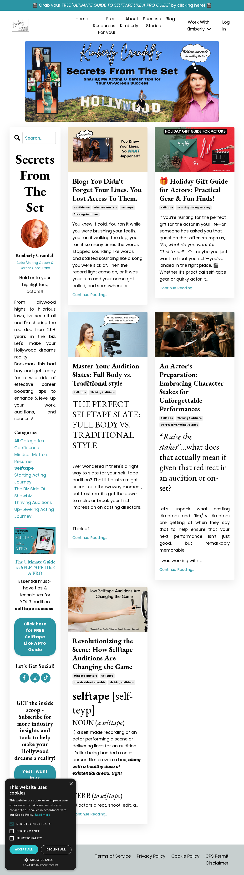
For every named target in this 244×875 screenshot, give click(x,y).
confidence (82, 207)
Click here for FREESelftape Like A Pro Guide (35, 637)
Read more (42, 815)
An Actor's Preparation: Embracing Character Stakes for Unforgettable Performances (191, 387)
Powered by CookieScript (40, 865)
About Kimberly (129, 22)
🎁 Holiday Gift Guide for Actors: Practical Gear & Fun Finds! (193, 190)
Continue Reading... (89, 294)
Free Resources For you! (104, 25)
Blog (170, 19)
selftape (127, 207)
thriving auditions (86, 214)
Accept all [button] (24, 849)
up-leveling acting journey (179, 425)
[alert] (40, 824)
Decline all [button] (56, 849)
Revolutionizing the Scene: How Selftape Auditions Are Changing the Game (102, 654)
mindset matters (105, 207)
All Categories (29, 441)
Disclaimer (217, 863)
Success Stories (152, 22)
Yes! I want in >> (35, 774)
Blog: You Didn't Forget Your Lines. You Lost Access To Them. (107, 190)
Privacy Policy (151, 856)
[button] (11, 824)
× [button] (71, 784)
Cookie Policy (185, 856)
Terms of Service (113, 856)
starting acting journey (193, 207)
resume (22, 461)
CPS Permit (217, 856)
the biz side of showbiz (89, 682)
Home (82, 19)
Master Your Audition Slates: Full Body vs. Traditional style (105, 374)
